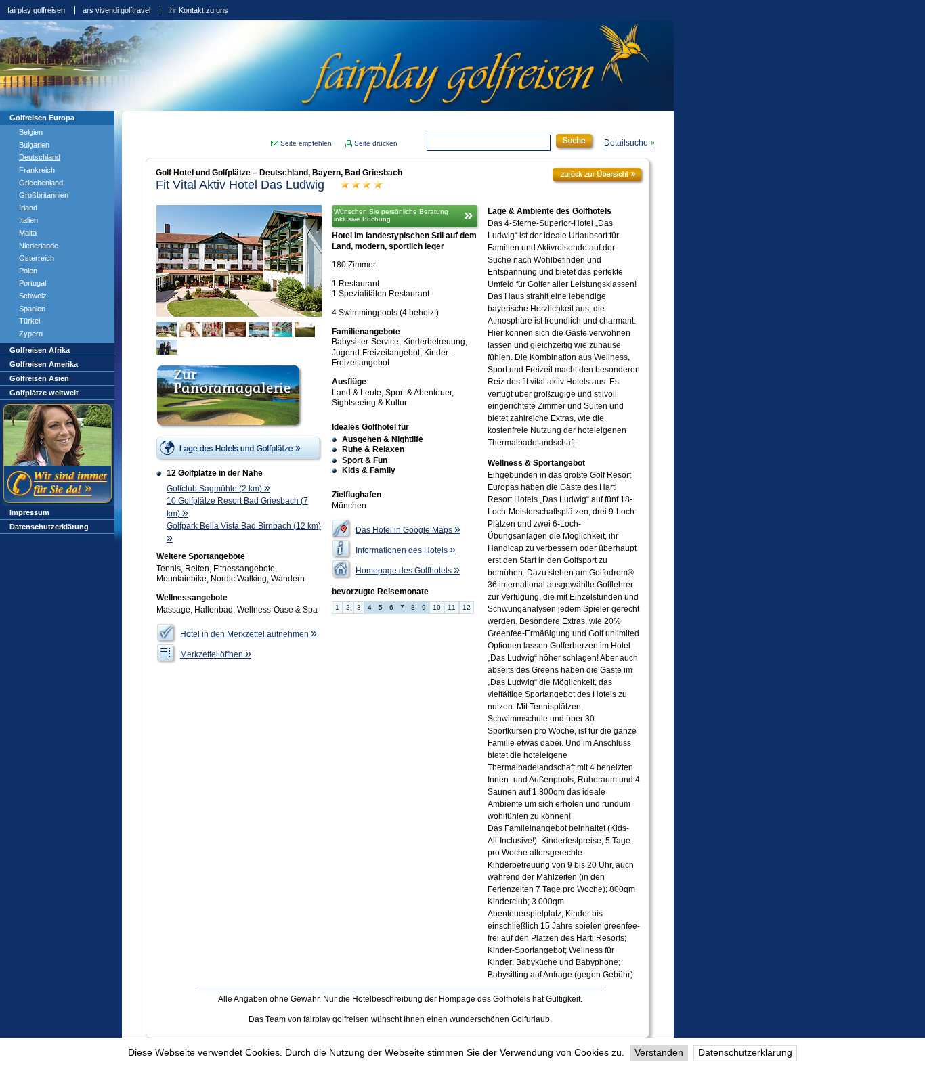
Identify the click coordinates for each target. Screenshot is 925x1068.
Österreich (36, 258)
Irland (28, 208)
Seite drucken (375, 143)
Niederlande (38, 246)
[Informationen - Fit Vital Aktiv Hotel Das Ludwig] (342, 549)
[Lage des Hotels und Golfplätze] (239, 449)
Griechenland (41, 183)
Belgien (31, 132)
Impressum (29, 512)
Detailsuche (626, 143)
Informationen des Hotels (406, 550)
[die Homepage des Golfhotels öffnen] (342, 570)
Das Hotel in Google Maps (408, 530)
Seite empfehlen (306, 143)
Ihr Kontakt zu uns (198, 10)
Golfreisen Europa (41, 118)
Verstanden (658, 1052)
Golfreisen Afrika (39, 350)
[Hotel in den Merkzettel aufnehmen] (166, 633)
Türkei (29, 321)
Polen (28, 271)
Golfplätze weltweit (44, 392)
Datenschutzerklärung (745, 1052)
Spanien (32, 309)
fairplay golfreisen (36, 10)
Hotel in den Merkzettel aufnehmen (248, 634)
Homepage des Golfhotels (408, 570)
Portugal (32, 283)
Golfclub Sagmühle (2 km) (218, 488)
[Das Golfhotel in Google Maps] (342, 529)
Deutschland (39, 157)
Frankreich (37, 170)
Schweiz (33, 296)
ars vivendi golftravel (116, 10)
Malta (28, 233)
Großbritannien (43, 195)
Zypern (31, 334)
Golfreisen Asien (39, 378)
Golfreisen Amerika (43, 364)
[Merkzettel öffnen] (166, 654)
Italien (28, 220)
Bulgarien (34, 145)
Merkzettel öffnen (215, 654)
